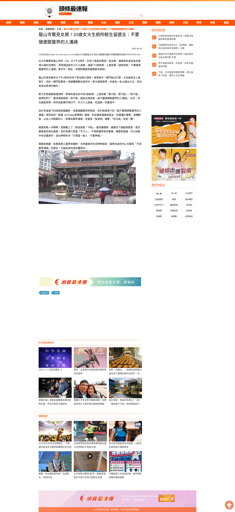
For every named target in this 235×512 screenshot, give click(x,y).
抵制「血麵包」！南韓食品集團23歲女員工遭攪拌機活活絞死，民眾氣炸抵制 (125, 373)
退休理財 (189, 199)
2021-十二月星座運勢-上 (50, 370)
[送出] (141, 16)
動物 (171, 22)
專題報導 (50, 29)
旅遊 (35, 22)
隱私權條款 (139, 500)
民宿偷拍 (189, 216)
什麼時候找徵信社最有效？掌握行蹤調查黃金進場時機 (175, 37)
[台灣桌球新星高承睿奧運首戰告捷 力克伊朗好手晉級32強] (90, 431)
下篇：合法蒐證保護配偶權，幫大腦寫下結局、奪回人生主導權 (175, 74)
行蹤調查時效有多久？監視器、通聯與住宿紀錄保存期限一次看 (175, 46)
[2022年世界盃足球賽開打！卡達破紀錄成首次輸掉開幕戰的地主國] (55, 431)
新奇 (199, 22)
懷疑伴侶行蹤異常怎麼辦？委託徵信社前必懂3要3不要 (175, 55)
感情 (8, 22)
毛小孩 (174, 193)
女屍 (56, 293)
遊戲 (226, 22)
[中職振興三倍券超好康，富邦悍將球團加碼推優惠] (125, 461)
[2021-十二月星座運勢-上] (55, 357)
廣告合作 (126, 500)
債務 (144, 22)
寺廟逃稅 (174, 210)
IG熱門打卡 (159, 205)
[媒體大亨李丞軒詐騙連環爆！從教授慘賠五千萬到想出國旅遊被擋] (90, 388)
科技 (185, 22)
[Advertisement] (90, 318)
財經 (63, 22)
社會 (103, 22)
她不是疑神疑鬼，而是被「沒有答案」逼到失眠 (176, 65)
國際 (158, 22)
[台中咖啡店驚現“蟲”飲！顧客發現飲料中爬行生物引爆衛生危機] (90, 461)
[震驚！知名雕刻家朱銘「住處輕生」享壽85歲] (55, 461)
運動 (49, 22)
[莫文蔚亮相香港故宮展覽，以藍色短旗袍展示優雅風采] (125, 431)
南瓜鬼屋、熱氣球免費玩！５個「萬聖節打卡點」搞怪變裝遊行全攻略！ (125, 404)
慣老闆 (159, 210)
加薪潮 (189, 210)
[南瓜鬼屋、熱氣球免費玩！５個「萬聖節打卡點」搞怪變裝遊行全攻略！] (125, 388)
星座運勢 (159, 199)
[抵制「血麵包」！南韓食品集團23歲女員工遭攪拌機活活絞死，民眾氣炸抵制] (125, 357)
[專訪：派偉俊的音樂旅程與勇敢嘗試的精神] (90, 357)
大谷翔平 (189, 193)
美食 (212, 22)
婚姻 (22, 22)
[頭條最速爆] (65, 10)
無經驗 (174, 216)
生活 (131, 22)
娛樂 (76, 22)
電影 (117, 22)
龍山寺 (45, 293)
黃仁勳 (159, 194)
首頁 (41, 29)
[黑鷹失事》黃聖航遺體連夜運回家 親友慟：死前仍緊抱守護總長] (55, 388)
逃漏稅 (159, 216)
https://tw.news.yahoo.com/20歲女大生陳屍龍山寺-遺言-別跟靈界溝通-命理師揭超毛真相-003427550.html (95, 54)
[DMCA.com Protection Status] (166, 498)
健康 (90, 22)
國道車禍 (174, 205)
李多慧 (189, 205)
